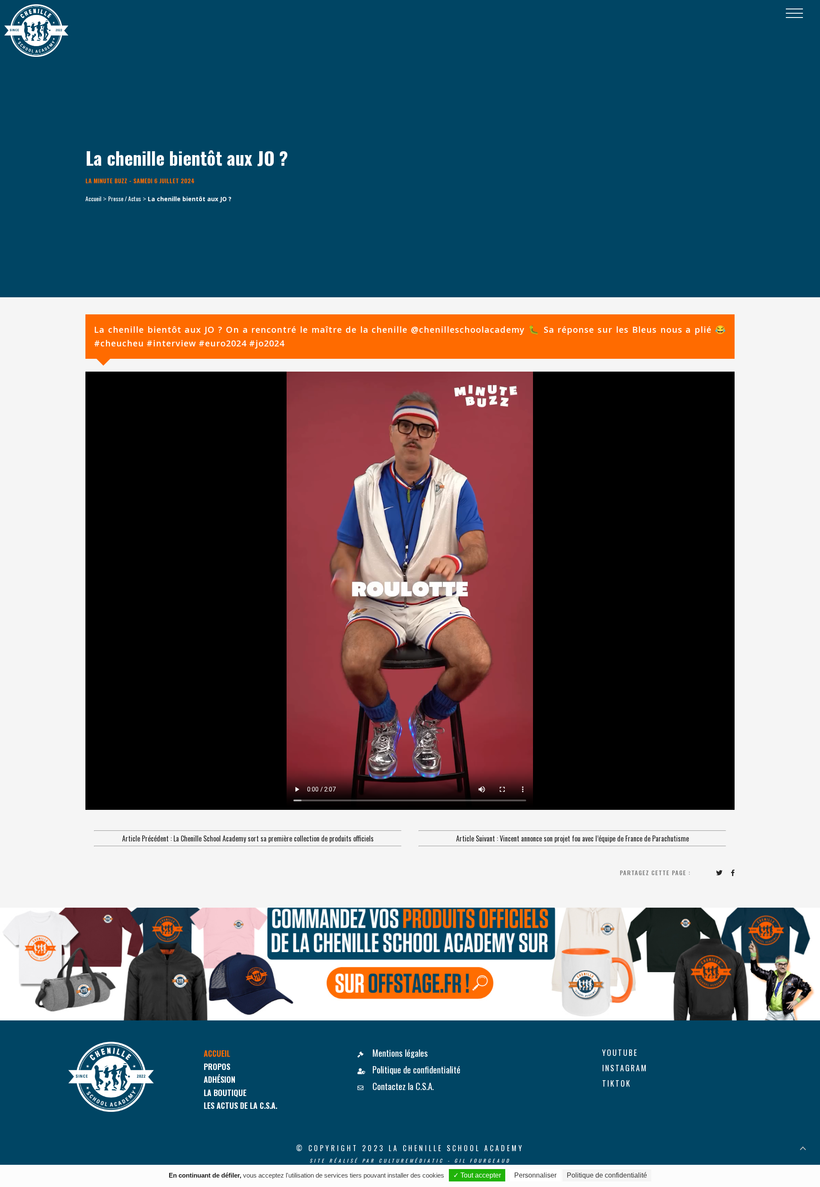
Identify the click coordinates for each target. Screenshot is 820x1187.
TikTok (616, 1083)
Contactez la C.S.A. (402, 1086)
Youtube (620, 1052)
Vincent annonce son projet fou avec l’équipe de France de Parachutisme (594, 838)
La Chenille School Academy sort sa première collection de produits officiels (273, 838)
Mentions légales (399, 1052)
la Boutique (225, 1092)
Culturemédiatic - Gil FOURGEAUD (445, 1160)
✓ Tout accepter (477, 1175)
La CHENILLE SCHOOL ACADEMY (456, 1148)
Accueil (93, 198)
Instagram (624, 1068)
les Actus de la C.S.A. (240, 1105)
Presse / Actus (124, 198)
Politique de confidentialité (415, 1069)
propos (217, 1066)
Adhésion (219, 1079)
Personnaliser (535, 1175)
